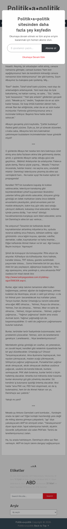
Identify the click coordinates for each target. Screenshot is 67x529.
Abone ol (50, 48)
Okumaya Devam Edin (33, 57)
